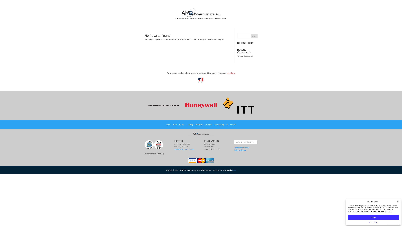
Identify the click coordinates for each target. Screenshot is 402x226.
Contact (233, 125)
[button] (398, 201)
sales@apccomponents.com (183, 149)
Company (190, 125)
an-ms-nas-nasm (178, 125)
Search (254, 36)
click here (231, 73)
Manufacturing (219, 125)
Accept (373, 217)
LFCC (234, 170)
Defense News (240, 150)
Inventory (208, 125)
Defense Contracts (241, 147)
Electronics (199, 125)
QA (227, 125)
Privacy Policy (373, 222)
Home (168, 125)
